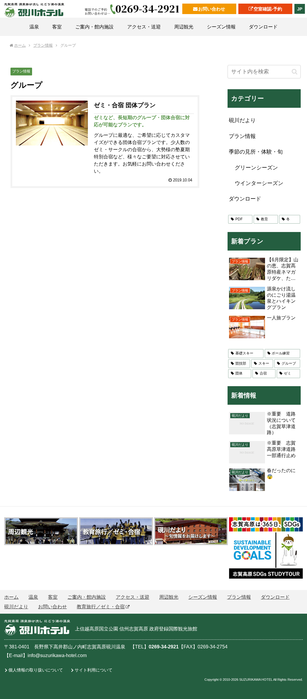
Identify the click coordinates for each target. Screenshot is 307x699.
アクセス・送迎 (132, 597)
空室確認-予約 (268, 8)
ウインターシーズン (259, 183)
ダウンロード (245, 199)
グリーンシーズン (256, 168)
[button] (294, 71)
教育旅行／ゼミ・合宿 (101, 606)
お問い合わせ (211, 8)
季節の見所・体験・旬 (256, 152)
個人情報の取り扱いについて (35, 670)
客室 (53, 597)
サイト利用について (93, 670)
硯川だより (242, 120)
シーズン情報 (202, 597)
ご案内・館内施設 (86, 597)
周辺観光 (168, 597)
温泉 (33, 597)
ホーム (11, 597)
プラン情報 (21, 71)
